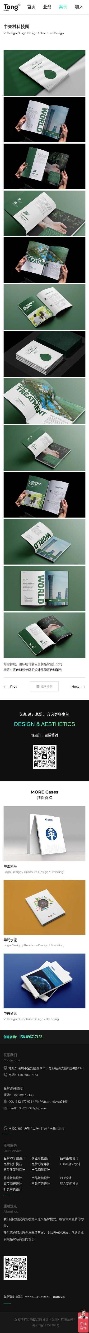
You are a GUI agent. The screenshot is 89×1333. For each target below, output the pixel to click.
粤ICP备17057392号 (46, 1325)
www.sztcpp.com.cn (37, 1296)
